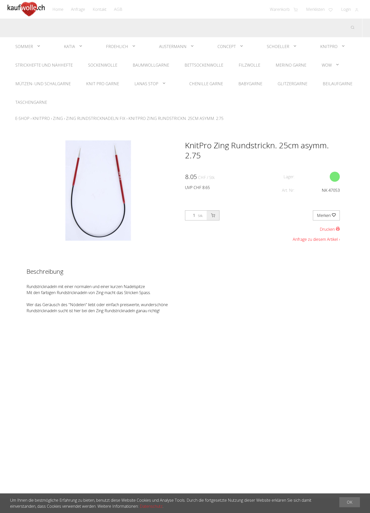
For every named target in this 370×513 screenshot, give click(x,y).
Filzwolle (249, 65)
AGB (118, 9)
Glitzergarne (292, 83)
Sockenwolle (102, 65)
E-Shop (22, 118)
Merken (324, 215)
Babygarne (250, 83)
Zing (58, 118)
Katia (69, 46)
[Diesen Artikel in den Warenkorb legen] (213, 215)
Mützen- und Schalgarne (43, 83)
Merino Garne (291, 65)
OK (349, 502)
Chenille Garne (206, 83)
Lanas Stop (146, 83)
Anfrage (78, 9)
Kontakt (99, 9)
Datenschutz (151, 506)
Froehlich (117, 46)
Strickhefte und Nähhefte (44, 65)
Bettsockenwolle (203, 65)
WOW (327, 65)
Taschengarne (31, 102)
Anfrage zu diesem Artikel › (316, 239)
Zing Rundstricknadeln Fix (95, 118)
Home (57, 9)
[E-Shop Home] (26, 9)
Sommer (24, 46)
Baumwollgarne (151, 65)
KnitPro (329, 46)
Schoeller (278, 46)
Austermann (173, 46)
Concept (226, 46)
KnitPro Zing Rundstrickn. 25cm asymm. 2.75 (176, 118)
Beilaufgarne (337, 83)
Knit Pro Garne (102, 83)
